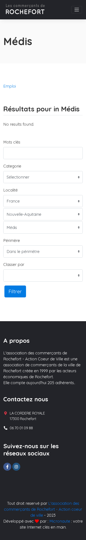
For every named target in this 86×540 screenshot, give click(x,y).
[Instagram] (16, 467)
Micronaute (59, 521)
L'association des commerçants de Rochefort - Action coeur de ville (43, 509)
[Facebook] (7, 467)
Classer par (13, 264)
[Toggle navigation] (76, 9)
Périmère (11, 240)
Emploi (9, 86)
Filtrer (15, 291)
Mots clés (11, 142)
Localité (10, 190)
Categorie (12, 166)
